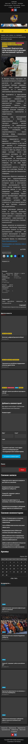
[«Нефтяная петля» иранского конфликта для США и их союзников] (14, 596)
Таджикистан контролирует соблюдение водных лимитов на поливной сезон (13, 507)
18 (14, 568)
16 (6, 568)
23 (6, 571)
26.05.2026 (5, 339)
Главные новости (11, 387)
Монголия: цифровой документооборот (13, 337)
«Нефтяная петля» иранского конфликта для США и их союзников (13, 481)
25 (14, 571)
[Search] (25, 30)
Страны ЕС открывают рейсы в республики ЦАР (11, 494)
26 (17, 571)
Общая (16, 387)
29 (3, 575)
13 (21, 565)
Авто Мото (14, 3)
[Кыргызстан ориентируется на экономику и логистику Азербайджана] (14, 679)
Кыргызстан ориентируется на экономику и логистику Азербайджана (13, 500)
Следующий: (14, 306)
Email (16, 433)
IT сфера (11, 7)
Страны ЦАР (5, 46)
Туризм (23, 5)
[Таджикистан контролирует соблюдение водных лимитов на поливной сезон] (14, 707)
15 (3, 568)
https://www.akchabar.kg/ (9, 241)
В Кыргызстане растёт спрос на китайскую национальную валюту (7, 276)
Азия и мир (8, 3)
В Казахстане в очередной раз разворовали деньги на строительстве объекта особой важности (13, 537)
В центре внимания (20, 43)
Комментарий (6, 412)
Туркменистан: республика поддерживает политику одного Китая (13, 364)
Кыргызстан (5, 44)
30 (6, 575)
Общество (15, 44)
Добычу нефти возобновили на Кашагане (14, 542)
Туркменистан (16, 359)
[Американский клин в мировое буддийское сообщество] (14, 624)
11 (14, 565)
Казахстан (4, 727)
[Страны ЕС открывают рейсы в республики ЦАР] (14, 651)
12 (17, 565)
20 (21, 568)
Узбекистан (14, 729)
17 (10, 568)
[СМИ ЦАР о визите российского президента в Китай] (14, 379)
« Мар (12, 578)
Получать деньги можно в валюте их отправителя (7, 286)
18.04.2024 (5, 54)
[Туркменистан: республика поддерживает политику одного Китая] (14, 352)
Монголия (9, 333)
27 (21, 571)
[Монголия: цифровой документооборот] (14, 325)
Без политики (16, 5)
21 (25, 568)
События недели (8, 5)
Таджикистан (21, 727)
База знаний (17, 7)
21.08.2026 (5, 611)
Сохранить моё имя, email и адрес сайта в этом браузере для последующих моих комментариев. (13, 449)
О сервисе (14, 731)
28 (25, 571)
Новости (9, 44)
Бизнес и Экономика (11, 43)
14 (25, 565)
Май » (16, 578)
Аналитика (20, 3)
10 (10, 565)
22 (3, 571)
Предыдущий (14, 301)
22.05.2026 (5, 395)
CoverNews (10, 741)
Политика (19, 44)
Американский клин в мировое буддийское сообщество (10, 487)
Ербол (4, 535)
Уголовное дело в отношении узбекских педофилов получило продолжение (12, 520)
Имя (3, 433)
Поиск (3, 464)
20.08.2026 (5, 666)
